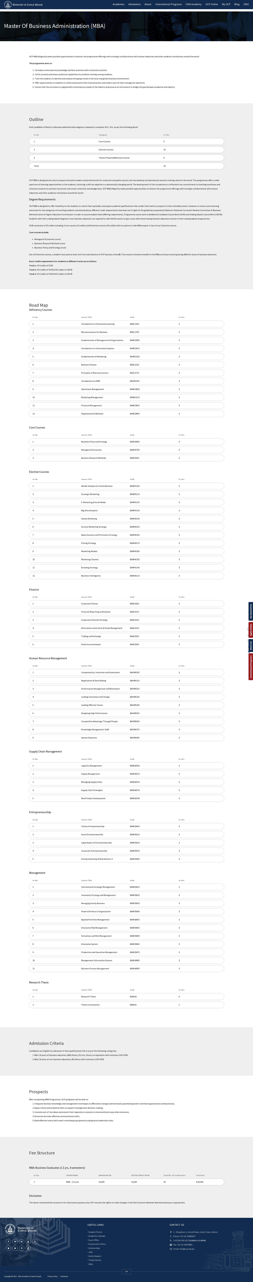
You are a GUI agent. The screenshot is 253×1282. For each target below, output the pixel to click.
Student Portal (95, 1232)
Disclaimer (64, 1276)
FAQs (90, 1264)
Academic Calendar (96, 1236)
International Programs (250, 666)
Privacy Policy (53, 1276)
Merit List (250, 645)
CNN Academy (193, 4)
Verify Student (94, 1256)
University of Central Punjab (31, 1276)
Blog (237, 4)
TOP (126, 1271)
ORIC (246, 4)
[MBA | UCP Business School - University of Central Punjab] (23, 5)
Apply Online (250, 630)
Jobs (90, 1252)
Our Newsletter (250, 611)
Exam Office (93, 1240)
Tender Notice (94, 1260)
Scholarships (94, 1248)
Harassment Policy (97, 1244)
